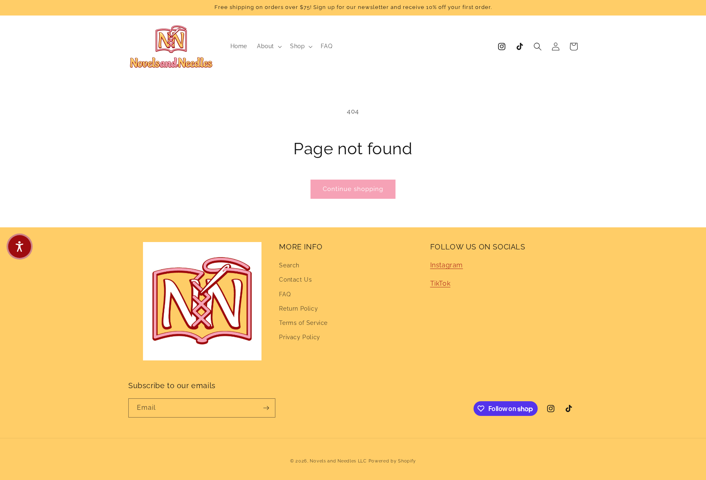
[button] (268, 46)
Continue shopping (353, 189)
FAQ (284, 294)
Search (289, 265)
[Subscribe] (266, 408)
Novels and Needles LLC (338, 461)
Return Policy (298, 308)
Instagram (446, 265)
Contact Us (295, 280)
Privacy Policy (299, 337)
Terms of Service (303, 323)
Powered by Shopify (392, 461)
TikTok (440, 283)
